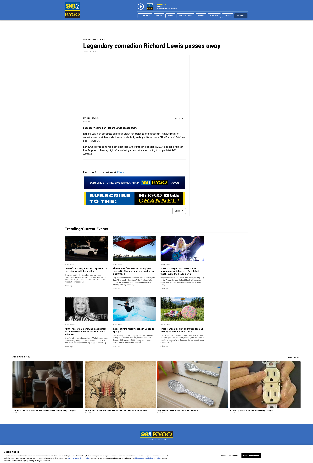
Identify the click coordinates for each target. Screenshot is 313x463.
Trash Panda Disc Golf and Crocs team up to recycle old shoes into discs (182, 330)
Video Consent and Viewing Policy (147, 458)
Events (201, 15)
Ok (310, 448)
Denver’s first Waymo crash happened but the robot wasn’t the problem (86, 269)
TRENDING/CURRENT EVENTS (94, 40)
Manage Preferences (229, 455)
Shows (227, 15)
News (170, 15)
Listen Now (145, 15)
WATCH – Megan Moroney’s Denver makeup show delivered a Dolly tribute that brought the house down (180, 271)
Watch (159, 15)
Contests (214, 15)
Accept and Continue (251, 455)
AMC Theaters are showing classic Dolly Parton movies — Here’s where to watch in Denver (85, 332)
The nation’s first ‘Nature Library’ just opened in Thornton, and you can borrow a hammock (134, 271)
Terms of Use (72, 458)
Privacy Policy (84, 458)
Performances (185, 15)
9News (120, 172)
